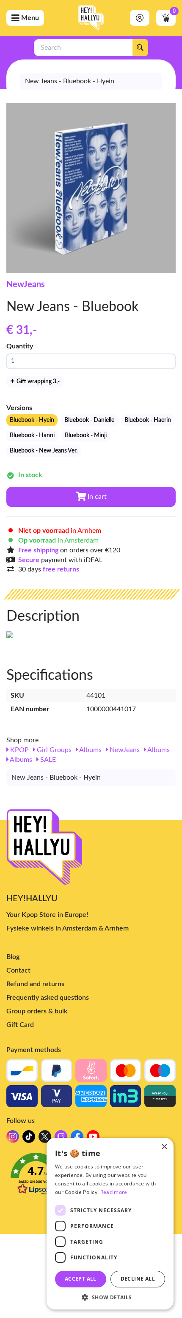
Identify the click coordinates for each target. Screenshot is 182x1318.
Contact (18, 970)
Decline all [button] (138, 1278)
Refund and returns (35, 984)
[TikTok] (28, 1139)
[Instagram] (12, 1139)
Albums (90, 750)
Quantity (19, 346)
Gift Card (20, 1024)
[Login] (139, 18)
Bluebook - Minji (86, 435)
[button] (110, 1297)
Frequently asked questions (47, 997)
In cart (96, 496)
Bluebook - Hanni (32, 435)
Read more (113, 1192)
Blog (12, 956)
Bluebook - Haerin (147, 420)
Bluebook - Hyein (32, 420)
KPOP (18, 750)
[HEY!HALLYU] (91, 18)
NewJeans (25, 284)
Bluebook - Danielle (89, 420)
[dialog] (110, 1224)
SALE (47, 759)
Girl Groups (53, 750)
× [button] (164, 1147)
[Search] (140, 47)
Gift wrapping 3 (37, 382)
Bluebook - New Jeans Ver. (43, 451)
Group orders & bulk (36, 1011)
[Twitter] (45, 1139)
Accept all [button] (81, 1278)
